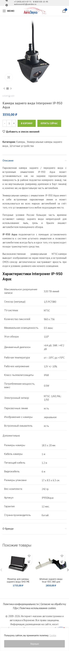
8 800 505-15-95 (40, 1)
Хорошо (34, 643)
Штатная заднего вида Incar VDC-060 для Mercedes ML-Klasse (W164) (51, 581)
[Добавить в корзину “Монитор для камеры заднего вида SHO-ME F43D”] (29, 562)
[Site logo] (34, 10)
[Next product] (11, 88)
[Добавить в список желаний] (29, 556)
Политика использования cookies (38, 608)
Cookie (52, 635)
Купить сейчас (49, 123)
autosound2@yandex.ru (25, 4)
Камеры (20, 141)
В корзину (26, 123)
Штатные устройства (22, 145)
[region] (34, 639)
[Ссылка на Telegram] (7, 5)
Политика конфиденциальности (21, 604)
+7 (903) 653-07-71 (22, 1)
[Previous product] (4, 88)
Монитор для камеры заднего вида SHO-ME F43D (18, 581)
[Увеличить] (9, 77)
